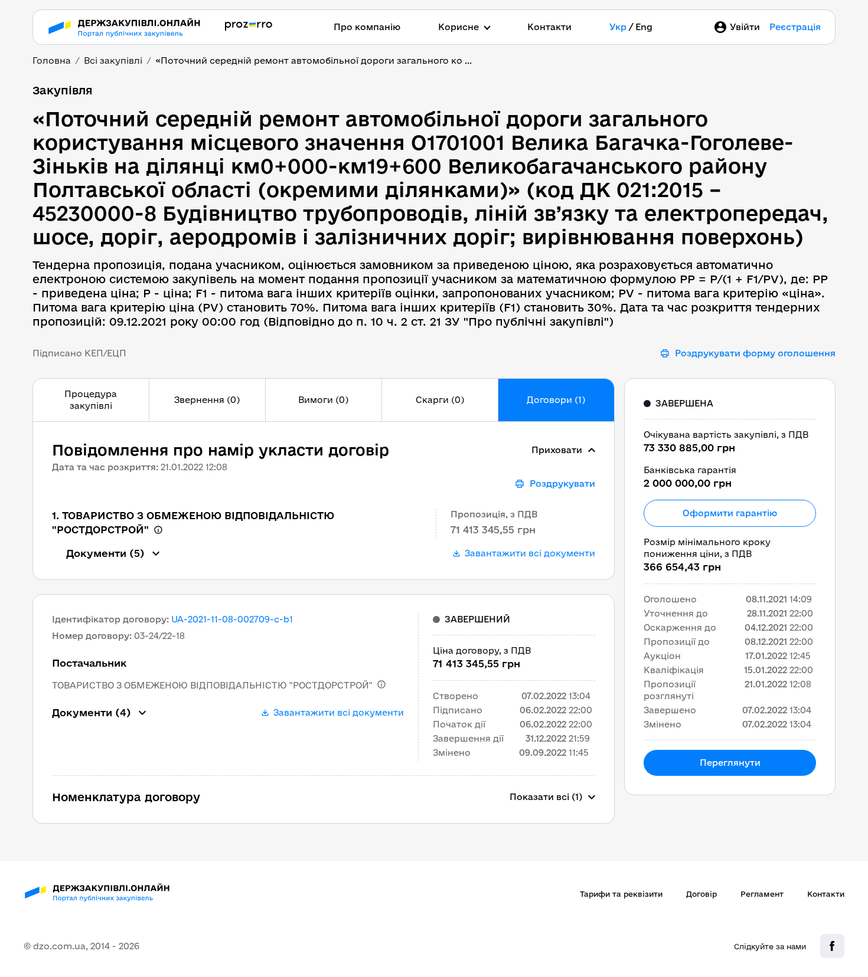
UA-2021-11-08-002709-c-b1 (232, 619)
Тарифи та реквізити (621, 894)
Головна (51, 60)
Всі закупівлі (113, 60)
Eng (643, 27)
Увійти (745, 27)
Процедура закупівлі (90, 400)
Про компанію (367, 27)
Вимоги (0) (323, 400)
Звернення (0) (207, 400)
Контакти (549, 27)
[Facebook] (832, 946)
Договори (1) (556, 400)
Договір (701, 894)
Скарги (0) (440, 400)
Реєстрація (795, 27)
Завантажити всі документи (530, 553)
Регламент (762, 894)
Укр (617, 27)
